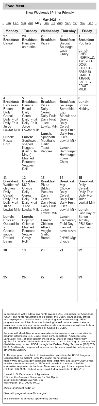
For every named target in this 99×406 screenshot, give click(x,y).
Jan (8, 23)
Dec (90, 23)
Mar (23, 23)
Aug (60, 23)
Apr (30, 23)
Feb (16, 23)
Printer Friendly (63, 12)
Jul (53, 23)
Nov (82, 23)
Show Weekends (37, 12)
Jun (46, 23)
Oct (75, 23)
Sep (68, 23)
